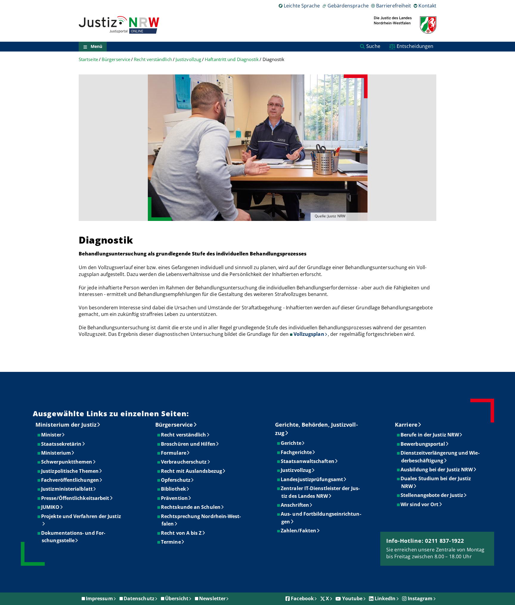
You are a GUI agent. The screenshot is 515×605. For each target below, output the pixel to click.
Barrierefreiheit (393, 5)
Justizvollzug (188, 59)
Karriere (406, 424)
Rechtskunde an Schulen (191, 507)
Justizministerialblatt (67, 489)
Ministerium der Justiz (66, 424)
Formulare (174, 453)
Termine (171, 542)
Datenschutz (139, 598)
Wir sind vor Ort (419, 504)
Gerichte (291, 443)
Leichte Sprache (302, 5)
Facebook (302, 598)
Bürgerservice (116, 59)
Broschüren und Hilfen (188, 444)
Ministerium (56, 453)
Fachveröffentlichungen (70, 480)
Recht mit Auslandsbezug (192, 471)
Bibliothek (174, 489)
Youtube (352, 598)
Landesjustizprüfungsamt (312, 479)
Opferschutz (176, 480)
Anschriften (295, 505)
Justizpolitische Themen (70, 471)
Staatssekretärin (61, 444)
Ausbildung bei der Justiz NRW (437, 469)
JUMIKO (50, 507)
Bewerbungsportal (423, 444)
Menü (96, 46)
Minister (51, 434)
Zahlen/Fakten (298, 530)
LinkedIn (385, 598)
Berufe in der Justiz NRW (430, 434)
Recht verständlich (153, 59)
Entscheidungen (415, 46)
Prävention (175, 498)
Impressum (99, 598)
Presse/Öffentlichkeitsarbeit (75, 498)
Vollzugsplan (309, 334)
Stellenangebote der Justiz (432, 495)
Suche (373, 46)
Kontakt (427, 5)
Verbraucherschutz (184, 462)
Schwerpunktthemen (67, 462)
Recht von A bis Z (181, 533)
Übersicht (176, 598)
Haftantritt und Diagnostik (232, 59)
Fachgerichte (296, 452)
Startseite (88, 59)
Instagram (420, 598)
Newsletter (212, 598)
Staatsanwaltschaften (307, 461)
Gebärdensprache (348, 5)
